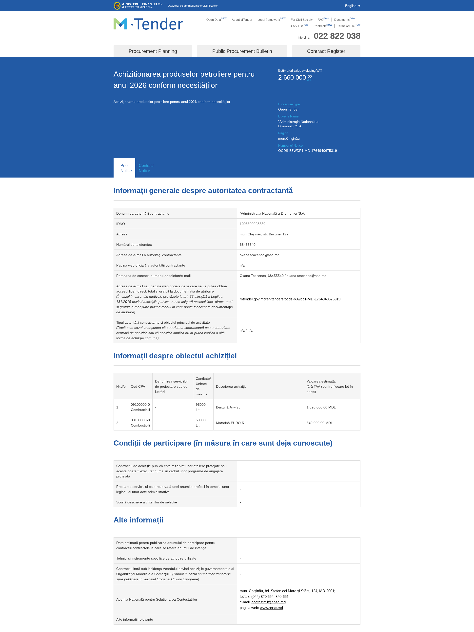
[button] (352, 5)
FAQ (323, 20)
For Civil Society (302, 20)
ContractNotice (146, 168)
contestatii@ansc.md (269, 601)
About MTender (242, 20)
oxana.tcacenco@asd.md (259, 254)
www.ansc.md (271, 607)
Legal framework (271, 20)
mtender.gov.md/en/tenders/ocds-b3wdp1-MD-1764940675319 (290, 298)
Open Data (216, 20)
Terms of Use (348, 26)
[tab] (124, 168)
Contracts (323, 26)
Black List (299, 26)
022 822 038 (337, 35)
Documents (344, 20)
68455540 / (277, 275)
